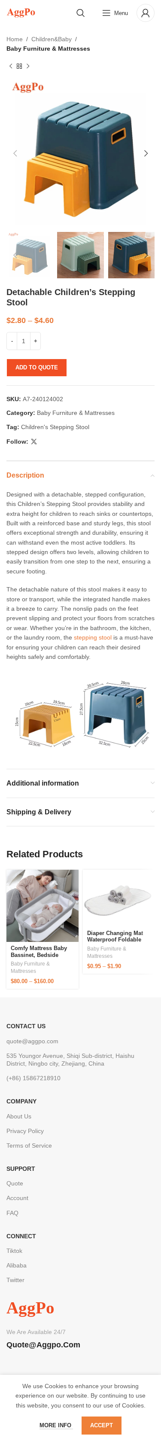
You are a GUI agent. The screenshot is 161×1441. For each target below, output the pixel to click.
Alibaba (16, 1265)
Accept (101, 1425)
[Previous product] (10, 66)
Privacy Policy (25, 1130)
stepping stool (93, 637)
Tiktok (14, 1250)
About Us (18, 1116)
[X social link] (33, 442)
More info (56, 1425)
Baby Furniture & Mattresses (48, 48)
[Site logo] (20, 12)
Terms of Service (29, 1145)
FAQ (12, 1212)
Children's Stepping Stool (55, 426)
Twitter (15, 1279)
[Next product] (28, 66)
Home (14, 39)
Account (17, 1197)
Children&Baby (51, 39)
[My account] (145, 12)
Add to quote (36, 367)
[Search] (80, 12)
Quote (14, 1183)
